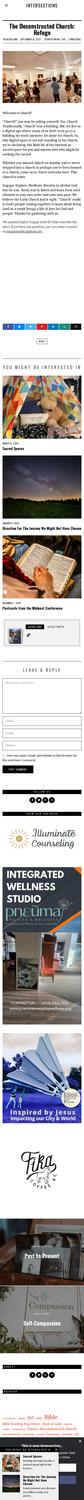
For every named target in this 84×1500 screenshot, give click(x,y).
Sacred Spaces (13, 448)
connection (19, 1429)
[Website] (28, 635)
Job (77, 1434)
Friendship (53, 1434)
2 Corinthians (9, 1418)
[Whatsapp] (64, 327)
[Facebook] (8, 327)
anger (21, 1418)
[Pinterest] (42, 327)
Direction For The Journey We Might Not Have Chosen (42, 528)
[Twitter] (30, 327)
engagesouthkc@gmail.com (24, 231)
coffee (6, 1429)
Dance (32, 1429)
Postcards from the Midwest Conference (33, 608)
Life (64, 39)
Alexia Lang (12, 39)
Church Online (52, 39)
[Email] (75, 327)
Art (30, 1417)
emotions (29, 1434)
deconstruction (12, 1434)
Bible (42, 341)
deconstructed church (58, 1429)
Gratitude (67, 1434)
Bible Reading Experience (22, 1424)
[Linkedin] (53, 327)
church (68, 1424)
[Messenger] (19, 327)
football (40, 1434)
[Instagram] (45, 800)
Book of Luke (52, 1424)
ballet (39, 1418)
